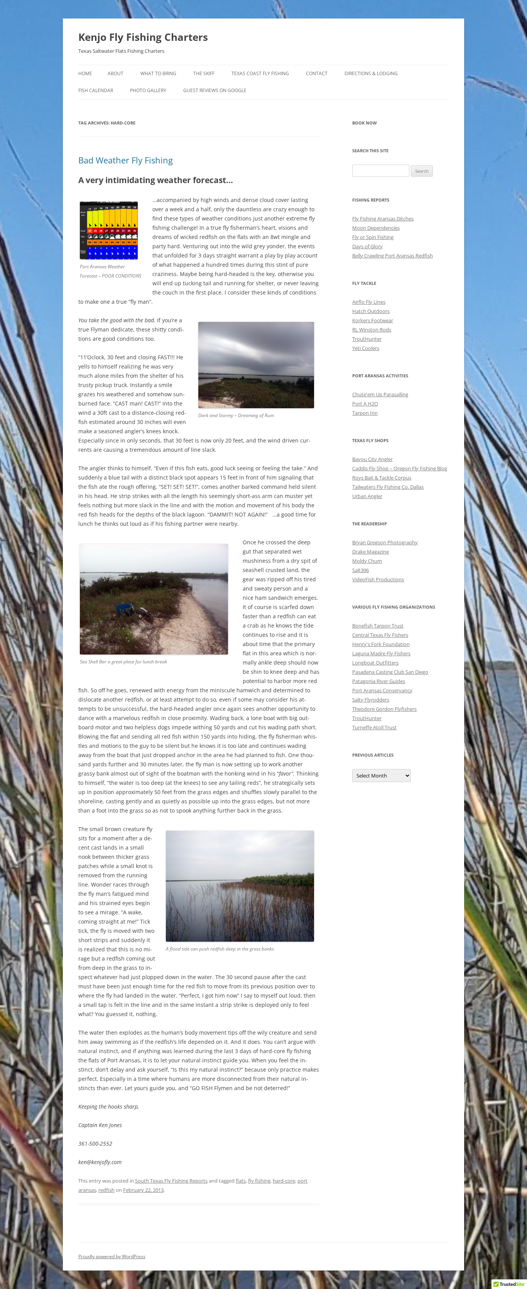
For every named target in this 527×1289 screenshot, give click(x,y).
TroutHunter (367, 338)
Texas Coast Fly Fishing (260, 73)
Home (85, 73)
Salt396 (360, 570)
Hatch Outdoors (371, 311)
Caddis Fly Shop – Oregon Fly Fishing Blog (399, 468)
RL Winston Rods (371, 329)
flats (241, 1180)
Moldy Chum (367, 560)
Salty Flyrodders (370, 699)
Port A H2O (365, 403)
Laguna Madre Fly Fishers (381, 653)
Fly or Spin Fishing (373, 237)
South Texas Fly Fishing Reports (171, 1180)
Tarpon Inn (365, 412)
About (115, 73)
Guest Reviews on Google (215, 90)
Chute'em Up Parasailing (380, 394)
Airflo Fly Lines (368, 301)
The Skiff (204, 73)
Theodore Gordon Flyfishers (384, 708)
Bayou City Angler (372, 459)
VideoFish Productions (378, 579)
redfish (106, 1189)
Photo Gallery (148, 90)
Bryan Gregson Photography (385, 542)
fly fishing (259, 1180)
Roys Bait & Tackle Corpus (381, 477)
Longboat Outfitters (375, 662)
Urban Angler (367, 496)
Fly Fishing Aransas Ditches (383, 218)
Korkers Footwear (372, 320)
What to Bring (158, 73)
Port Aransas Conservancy (382, 690)
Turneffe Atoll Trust (374, 727)
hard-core (284, 1180)
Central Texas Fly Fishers (380, 634)
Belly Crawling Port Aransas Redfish (392, 255)
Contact (317, 73)
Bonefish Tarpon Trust (378, 625)
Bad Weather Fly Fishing (125, 160)
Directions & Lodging (371, 73)
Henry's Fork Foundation (381, 644)
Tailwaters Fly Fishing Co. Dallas (388, 486)
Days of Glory (367, 246)
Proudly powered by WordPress (111, 1256)
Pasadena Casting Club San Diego (390, 671)
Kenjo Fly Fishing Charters (143, 37)
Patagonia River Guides (378, 681)
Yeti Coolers (365, 348)
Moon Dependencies (376, 227)
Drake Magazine (370, 551)
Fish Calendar (95, 90)
